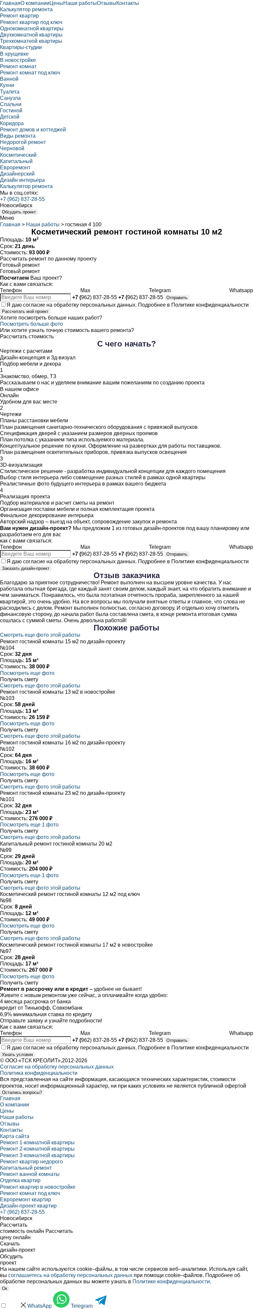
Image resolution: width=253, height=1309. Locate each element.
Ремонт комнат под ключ (30, 72)
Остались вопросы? (22, 1092)
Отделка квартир (20, 1180)
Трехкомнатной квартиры (31, 41)
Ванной (9, 79)
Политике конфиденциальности (210, 305)
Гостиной (11, 110)
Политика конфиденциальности (38, 1073)
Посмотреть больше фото (31, 324)
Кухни (7, 85)
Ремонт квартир (19, 15)
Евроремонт (15, 167)
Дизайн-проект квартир (28, 1206)
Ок (4, 1288)
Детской (9, 117)
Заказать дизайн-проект (25, 568)
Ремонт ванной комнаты (30, 1174)
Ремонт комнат (18, 66)
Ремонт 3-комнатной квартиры (37, 1155)
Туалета (9, 92)
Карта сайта (14, 1136)
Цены (56, 3)
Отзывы (106, 3)
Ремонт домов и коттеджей (33, 129)
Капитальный (16, 161)
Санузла (10, 98)
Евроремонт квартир (25, 1199)
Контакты (127, 3)
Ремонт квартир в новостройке (37, 1187)
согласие (34, 305)
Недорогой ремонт (23, 142)
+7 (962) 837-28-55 (22, 199)
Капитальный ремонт (26, 1168)
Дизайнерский (17, 174)
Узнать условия (17, 1054)
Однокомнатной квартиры (32, 28)
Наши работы (80, 3)
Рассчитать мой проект (25, 311)
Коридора (12, 123)
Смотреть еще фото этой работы (40, 635)
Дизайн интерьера (22, 180)
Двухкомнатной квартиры (31, 35)
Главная (10, 3)
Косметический (18, 155)
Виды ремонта (18, 136)
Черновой (12, 148)
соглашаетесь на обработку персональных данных (70, 1275)
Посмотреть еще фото (27, 673)
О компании (34, 3)
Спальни (10, 104)
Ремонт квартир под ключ (31, 22)
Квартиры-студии (21, 47)
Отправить (176, 297)
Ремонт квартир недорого (31, 1161)
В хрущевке (14, 54)
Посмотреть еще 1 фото (29, 824)
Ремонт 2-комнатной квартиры (37, 1149)
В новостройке (18, 60)
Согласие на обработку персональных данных (57, 1067)
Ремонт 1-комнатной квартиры (37, 1142)
